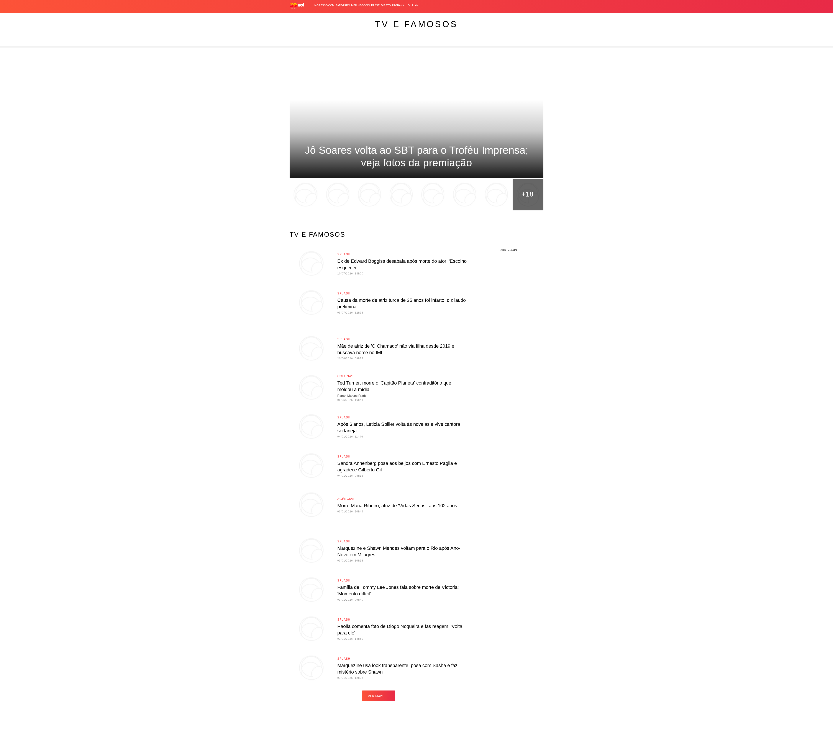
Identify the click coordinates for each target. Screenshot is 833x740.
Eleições (320, 17)
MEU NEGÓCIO (360, 5)
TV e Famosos (416, 24)
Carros (362, 17)
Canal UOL (475, 17)
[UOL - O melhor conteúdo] (297, 5)
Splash (416, 17)
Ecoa (462, 17)
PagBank (398, 5)
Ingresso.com (324, 5)
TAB (498, 17)
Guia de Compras (533, 17)
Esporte (403, 17)
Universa (430, 17)
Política (349, 17)
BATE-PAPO (343, 5)
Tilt (455, 17)
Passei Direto (381, 5)
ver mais (375, 696)
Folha (391, 17)
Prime (506, 17)
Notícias (335, 17)
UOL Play (412, 5)
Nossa (489, 17)
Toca (515, 17)
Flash (307, 17)
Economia (377, 17)
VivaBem (445, 17)
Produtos (293, 17)
